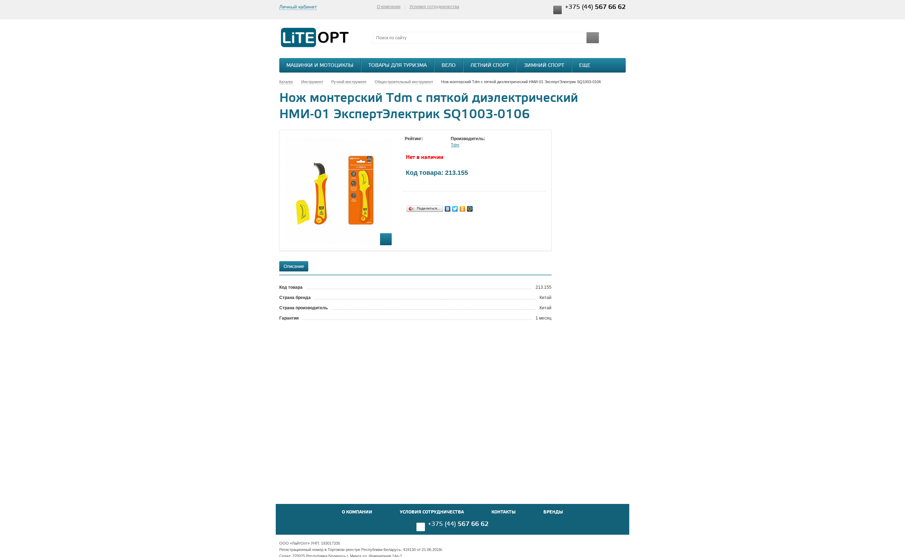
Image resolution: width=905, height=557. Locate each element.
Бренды (553, 512)
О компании (389, 6)
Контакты (503, 512)
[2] (415, 145)
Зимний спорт (544, 66)
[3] (422, 145)
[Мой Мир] (470, 208)
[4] (429, 145)
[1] (408, 145)
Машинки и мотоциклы (320, 66)
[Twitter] (455, 208)
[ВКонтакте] (447, 208)
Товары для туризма (397, 66)
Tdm (455, 145)
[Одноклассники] (462, 208)
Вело (449, 66)
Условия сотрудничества (434, 6)
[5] (436, 145)
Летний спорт (490, 66)
